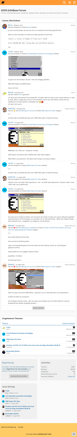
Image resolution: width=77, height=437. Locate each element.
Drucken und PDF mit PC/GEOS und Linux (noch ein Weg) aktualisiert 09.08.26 (19, 407)
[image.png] (25, 66)
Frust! (29, 27)
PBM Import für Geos (48, 111)
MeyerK (11, 225)
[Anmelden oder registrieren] (69, 2)
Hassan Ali (71, 376)
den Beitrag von (26, 111)
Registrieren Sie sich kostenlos (17, 369)
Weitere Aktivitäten (38, 308)
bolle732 (11, 108)
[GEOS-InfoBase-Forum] (3, 3)
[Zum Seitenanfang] (74, 434)
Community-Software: (38, 434)
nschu (10, 51)
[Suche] (64, 3)
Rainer (11, 92)
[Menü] (74, 3)
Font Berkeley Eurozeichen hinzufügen (40, 54)
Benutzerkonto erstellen (19, 376)
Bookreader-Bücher (12, 414)
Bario (10, 25)
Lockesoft (8, 411)
